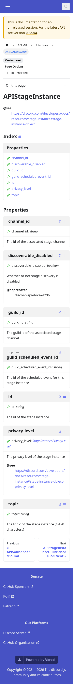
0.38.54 (31, 33)
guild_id (18, 170)
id (13, 182)
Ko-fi (6, 596)
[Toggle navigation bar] (8, 6)
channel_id (20, 158)
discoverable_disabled (28, 164)
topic (15, 195)
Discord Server (14, 633)
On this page (16, 85)
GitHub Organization (19, 642)
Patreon (9, 606)
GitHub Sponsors (16, 586)
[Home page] (7, 45)
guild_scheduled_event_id (31, 176)
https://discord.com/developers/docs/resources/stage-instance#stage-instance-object (40, 118)
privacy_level (21, 188)
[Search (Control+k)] (66, 6)
